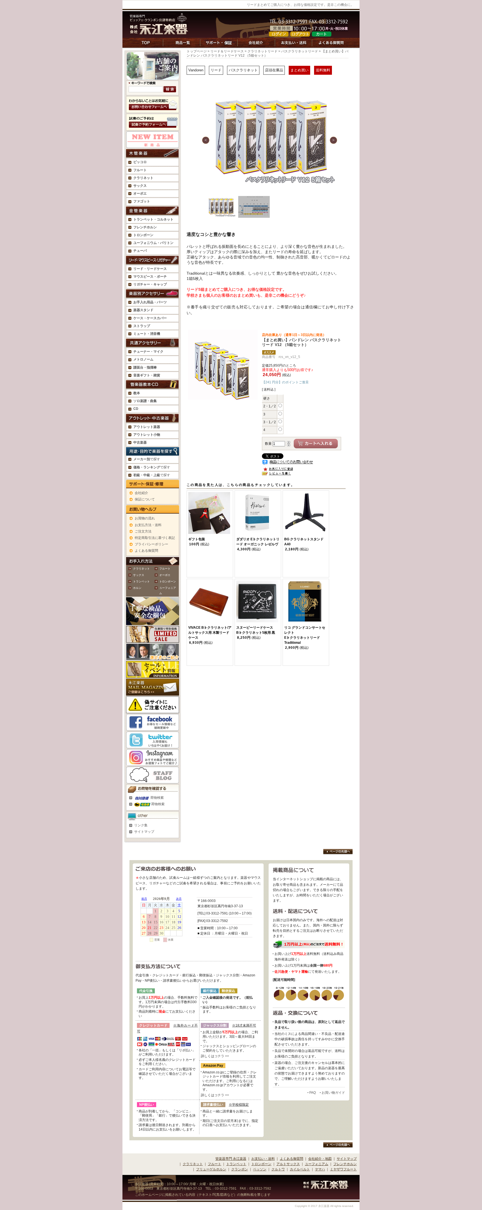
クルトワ (278, 1169)
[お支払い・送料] (293, 46)
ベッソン (259, 1169)
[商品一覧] (181, 46)
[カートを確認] (321, 34)
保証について (145, 499)
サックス (138, 575)
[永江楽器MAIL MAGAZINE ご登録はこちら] (152, 692)
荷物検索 (157, 798)
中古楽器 (140, 442)
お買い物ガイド (333, 1093)
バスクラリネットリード (299, 51)
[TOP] (146, 46)
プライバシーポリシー (151, 544)
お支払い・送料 (263, 1159)
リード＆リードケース (227, 51)
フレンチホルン (145, 227)
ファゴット (141, 201)
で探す (146, 459)
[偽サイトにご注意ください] (152, 710)
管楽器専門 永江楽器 (230, 1159)
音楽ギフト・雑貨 (146, 375)
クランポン (239, 1169)
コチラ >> (221, 1056)
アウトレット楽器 (146, 427)
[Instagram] (152, 763)
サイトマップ (144, 832)
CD (135, 409)
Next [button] (333, 140)
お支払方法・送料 (148, 525)
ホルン (137, 587)
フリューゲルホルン (211, 1169)
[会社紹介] (256, 46)
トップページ (197, 51)
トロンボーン (167, 581)
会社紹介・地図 (320, 1159)
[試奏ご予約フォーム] (152, 128)
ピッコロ (140, 162)
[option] (270, 140)
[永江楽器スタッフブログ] (152, 780)
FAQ (312, 1093)
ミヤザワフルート (343, 1169)
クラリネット (141, 568)
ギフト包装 (196, 539)
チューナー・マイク (148, 352)
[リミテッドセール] (152, 640)
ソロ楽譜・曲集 (145, 401)
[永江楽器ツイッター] (152, 745)
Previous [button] (205, 140)
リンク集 (141, 825)
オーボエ (164, 575)
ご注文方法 (143, 531)
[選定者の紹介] (152, 657)
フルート (140, 170)
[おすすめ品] (152, 145)
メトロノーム (143, 359)
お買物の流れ (145, 518)
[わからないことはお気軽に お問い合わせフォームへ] (152, 110)
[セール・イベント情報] (152, 675)
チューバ (140, 251)
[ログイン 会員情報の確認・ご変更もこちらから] (278, 34)
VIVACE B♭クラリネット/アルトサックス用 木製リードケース (210, 633)
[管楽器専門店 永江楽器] (159, 31)
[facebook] (152, 728)
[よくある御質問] (331, 46)
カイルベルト (300, 1169)
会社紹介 (141, 493)
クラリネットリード (262, 51)
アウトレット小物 (146, 435)
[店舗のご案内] (152, 77)
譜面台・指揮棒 (145, 367)
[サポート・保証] (219, 46)
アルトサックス (288, 1164)
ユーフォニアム (316, 1164)
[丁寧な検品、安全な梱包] (152, 622)
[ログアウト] (300, 34)
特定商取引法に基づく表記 (155, 538)
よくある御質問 (146, 551)
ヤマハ (320, 1169)
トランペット (141, 581)
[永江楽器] (325, 1186)
